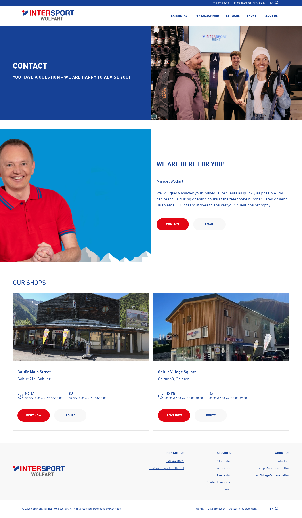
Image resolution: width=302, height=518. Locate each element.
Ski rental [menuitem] (179, 15)
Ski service (223, 468)
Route (70, 415)
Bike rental (223, 475)
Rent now (33, 415)
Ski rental (224, 461)
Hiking (226, 489)
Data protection (217, 509)
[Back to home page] (48, 15)
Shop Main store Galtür (273, 468)
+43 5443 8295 (221, 3)
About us (271, 15)
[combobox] (274, 3)
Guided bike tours (218, 482)
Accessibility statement (243, 509)
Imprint (199, 509)
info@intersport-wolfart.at (249, 3)
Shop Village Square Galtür (271, 475)
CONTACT (173, 224)
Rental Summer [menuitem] (207, 15)
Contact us (282, 461)
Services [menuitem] (233, 15)
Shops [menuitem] (251, 15)
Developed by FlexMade (107, 509)
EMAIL (209, 224)
